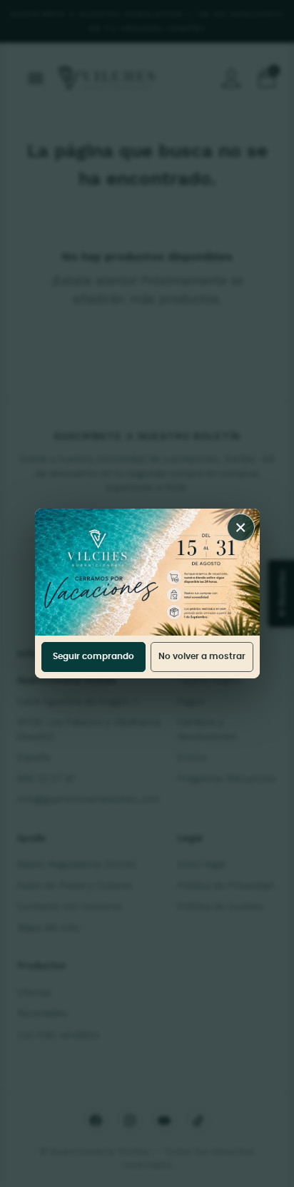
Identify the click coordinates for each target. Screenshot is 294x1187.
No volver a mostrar (201, 656)
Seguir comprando (93, 656)
